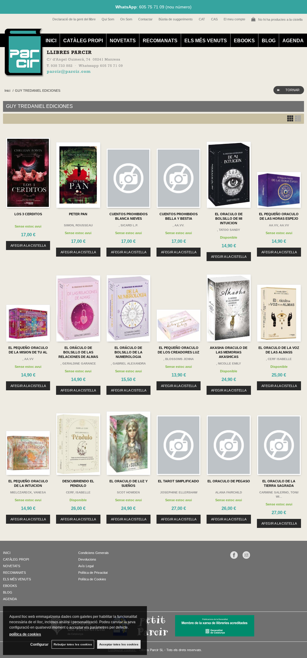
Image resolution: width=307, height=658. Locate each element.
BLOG (269, 40)
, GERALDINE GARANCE (78, 363)
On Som (126, 19)
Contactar (145, 19)
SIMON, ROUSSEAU (78, 225)
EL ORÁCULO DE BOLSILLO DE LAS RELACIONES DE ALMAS (78, 352)
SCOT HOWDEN (128, 492)
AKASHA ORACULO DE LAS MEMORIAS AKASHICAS (228, 352)
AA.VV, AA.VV (279, 225)
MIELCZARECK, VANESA (28, 492)
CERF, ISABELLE (78, 492)
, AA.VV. (178, 225)
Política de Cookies (92, 579)
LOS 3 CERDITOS (28, 214)
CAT (202, 19)
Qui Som (108, 19)
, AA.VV (28, 359)
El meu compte (234, 19)
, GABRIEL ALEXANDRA (128, 363)
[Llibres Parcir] (150, 73)
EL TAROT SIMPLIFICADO (178, 481)
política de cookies (25, 634)
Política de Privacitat (93, 572)
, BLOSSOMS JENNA (178, 359)
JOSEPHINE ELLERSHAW (178, 492)
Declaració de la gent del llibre (74, 19)
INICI (51, 40)
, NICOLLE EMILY (228, 363)
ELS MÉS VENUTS (205, 40)
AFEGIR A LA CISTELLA (28, 245)
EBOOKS (244, 40)
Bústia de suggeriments (176, 19)
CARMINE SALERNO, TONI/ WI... (279, 494)
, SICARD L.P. (128, 225)
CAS (214, 19)
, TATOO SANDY (228, 229)
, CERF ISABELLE (279, 359)
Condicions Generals (93, 553)
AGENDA (293, 40)
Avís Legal (86, 566)
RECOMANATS (160, 40)
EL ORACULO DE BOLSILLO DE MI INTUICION (229, 218)
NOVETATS (123, 40)
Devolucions (87, 559)
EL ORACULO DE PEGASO (228, 481)
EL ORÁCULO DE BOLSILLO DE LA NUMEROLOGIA (128, 352)
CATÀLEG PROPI (83, 40)
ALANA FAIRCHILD (228, 492)
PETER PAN (78, 214)
